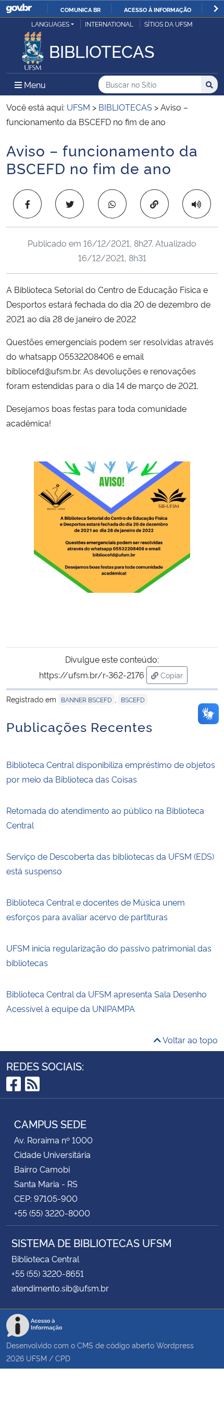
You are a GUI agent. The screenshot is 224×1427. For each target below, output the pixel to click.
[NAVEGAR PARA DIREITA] (216, 8)
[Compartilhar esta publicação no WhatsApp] (112, 203)
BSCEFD (133, 699)
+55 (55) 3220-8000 (52, 1212)
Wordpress (175, 1345)
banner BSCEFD (86, 699)
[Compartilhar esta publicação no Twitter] (69, 203)
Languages (50, 23)
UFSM (36, 1358)
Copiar (173, 674)
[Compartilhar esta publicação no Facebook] (27, 203)
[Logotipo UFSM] (32, 48)
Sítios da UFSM (168, 23)
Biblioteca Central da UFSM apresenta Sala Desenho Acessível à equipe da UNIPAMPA (106, 1001)
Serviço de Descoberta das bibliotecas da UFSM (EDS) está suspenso (110, 863)
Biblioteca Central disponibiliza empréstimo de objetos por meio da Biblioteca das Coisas (110, 772)
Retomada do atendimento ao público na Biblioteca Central (105, 817)
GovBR (19, 9)
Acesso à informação (157, 9)
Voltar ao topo (189, 1039)
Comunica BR (80, 9)
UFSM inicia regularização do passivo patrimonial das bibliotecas (108, 955)
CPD (62, 1358)
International (109, 23)
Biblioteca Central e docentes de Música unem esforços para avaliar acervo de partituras (95, 909)
